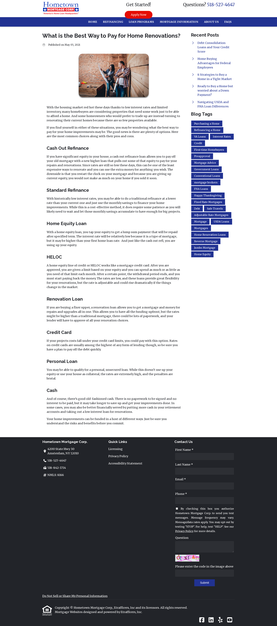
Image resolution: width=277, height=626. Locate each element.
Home (92, 21)
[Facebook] (201, 620)
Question (182, 538)
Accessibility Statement (125, 463)
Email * (180, 479)
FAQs (227, 21)
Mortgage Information (179, 21)
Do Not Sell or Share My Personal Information (75, 596)
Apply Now (138, 15)
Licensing (115, 449)
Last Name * (184, 464)
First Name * (184, 450)
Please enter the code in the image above (204, 566)
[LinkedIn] (211, 620)
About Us (211, 21)
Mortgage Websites (69, 612)
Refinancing (113, 21)
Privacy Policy (118, 456)
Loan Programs (141, 21)
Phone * (181, 494)
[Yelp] (220, 620)
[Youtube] (229, 620)
